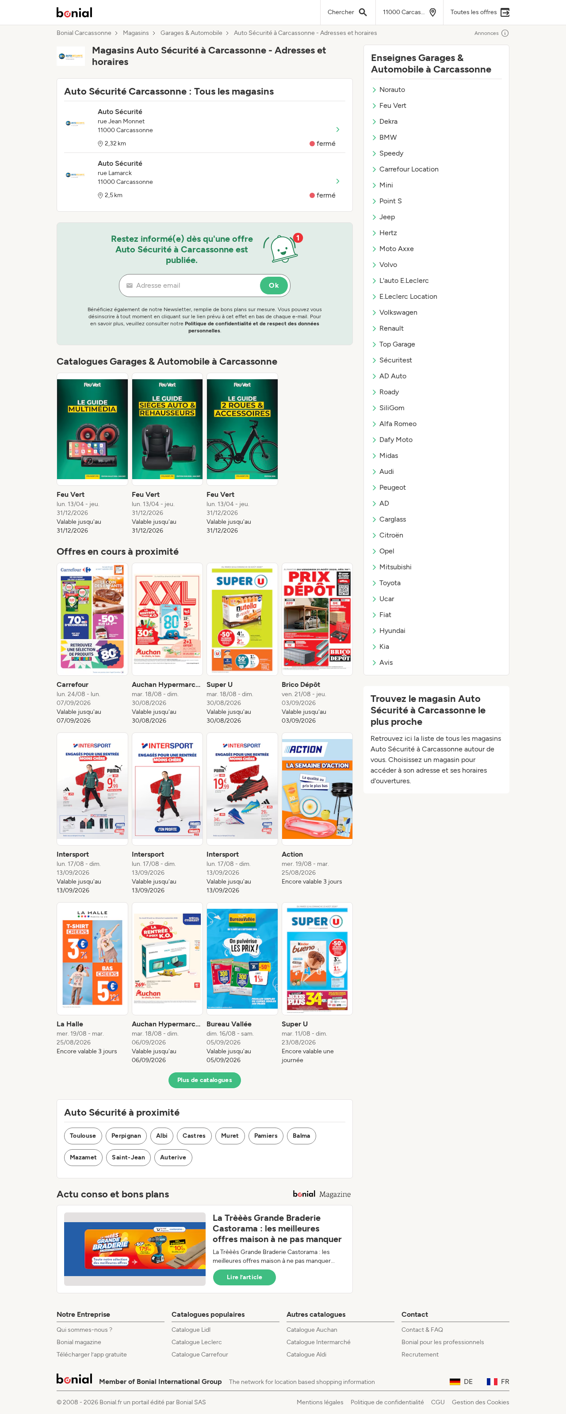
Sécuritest (395, 360)
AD (384, 503)
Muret (230, 1136)
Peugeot (392, 487)
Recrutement (420, 1354)
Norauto (392, 89)
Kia (384, 646)
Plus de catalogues (204, 1080)
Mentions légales (320, 1402)
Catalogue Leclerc (197, 1342)
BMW (388, 137)
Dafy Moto (396, 439)
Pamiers (266, 1136)
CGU (438, 1402)
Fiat (385, 614)
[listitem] (92, 454)
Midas (388, 455)
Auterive (173, 1157)
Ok (274, 285)
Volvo (388, 264)
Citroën (391, 535)
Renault (391, 328)
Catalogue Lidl (191, 1330)
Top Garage (397, 344)
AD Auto (392, 376)
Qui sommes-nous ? (84, 1330)
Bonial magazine (79, 1342)
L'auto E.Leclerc (404, 280)
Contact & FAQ (422, 1330)
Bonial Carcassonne (84, 33)
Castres (194, 1136)
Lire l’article (244, 1277)
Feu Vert (392, 105)
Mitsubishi (395, 567)
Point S (390, 201)
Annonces (486, 33)
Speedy (391, 153)
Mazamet (83, 1157)
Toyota (390, 583)
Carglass (392, 519)
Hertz (388, 233)
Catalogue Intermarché (319, 1342)
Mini (386, 185)
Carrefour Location (409, 169)
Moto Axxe (396, 248)
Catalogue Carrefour (200, 1354)
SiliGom (392, 408)
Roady (389, 392)
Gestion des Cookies (480, 1402)
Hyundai (392, 630)
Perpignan (126, 1136)
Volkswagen (398, 312)
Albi (162, 1136)
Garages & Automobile (191, 33)
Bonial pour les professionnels (443, 1342)
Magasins (136, 33)
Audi (386, 471)
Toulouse (83, 1136)
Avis (386, 662)
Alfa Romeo (398, 423)
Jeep (387, 217)
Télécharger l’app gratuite (92, 1354)
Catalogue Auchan (312, 1330)
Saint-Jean (128, 1157)
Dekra (388, 121)
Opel (386, 551)
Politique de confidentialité (387, 1402)
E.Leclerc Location (408, 296)
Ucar (386, 599)
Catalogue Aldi (306, 1354)
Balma (301, 1136)
